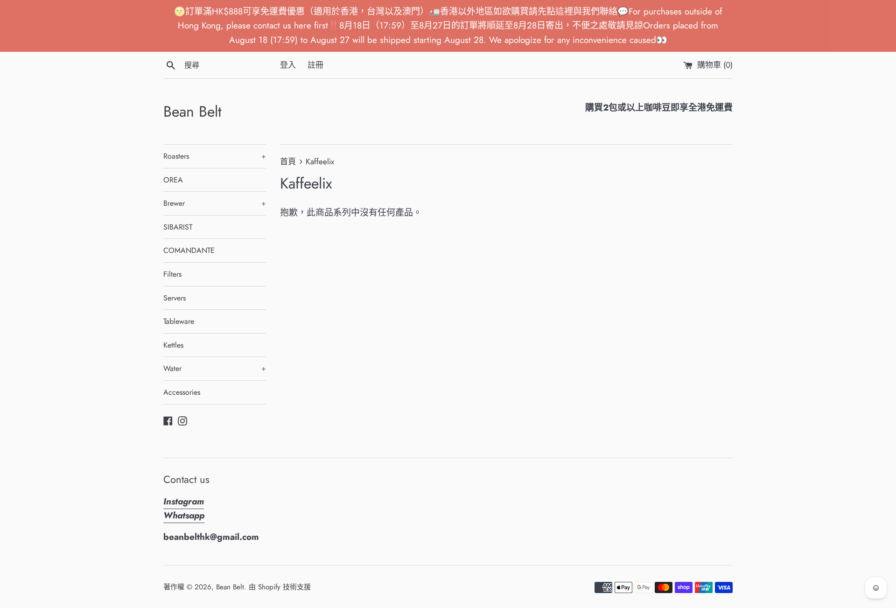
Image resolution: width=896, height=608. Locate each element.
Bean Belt (192, 111)
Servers (174, 298)
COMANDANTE (189, 250)
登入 (288, 64)
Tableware (178, 321)
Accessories (181, 392)
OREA (173, 180)
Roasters (214, 156)
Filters (172, 274)
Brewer (214, 203)
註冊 (315, 64)
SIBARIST (177, 227)
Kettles (173, 345)
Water (214, 368)
